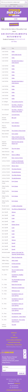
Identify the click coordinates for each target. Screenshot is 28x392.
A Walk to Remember (17, 206)
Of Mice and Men (16, 263)
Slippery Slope (15, 165)
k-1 (16, 39)
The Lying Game (16, 148)
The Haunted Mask (16, 313)
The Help (14, 324)
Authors (14, 24)
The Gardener (15, 266)
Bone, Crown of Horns (17, 157)
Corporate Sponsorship (14, 342)
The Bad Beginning (16, 172)
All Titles (14, 41)
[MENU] (2, 19)
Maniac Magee (15, 224)
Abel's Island (15, 260)
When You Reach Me (17, 257)
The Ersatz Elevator (16, 169)
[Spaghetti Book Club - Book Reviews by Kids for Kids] (14, 12)
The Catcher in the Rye (17, 101)
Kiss (13, 151)
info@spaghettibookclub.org (14, 390)
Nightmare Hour (16, 290)
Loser (13, 227)
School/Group (20, 6)
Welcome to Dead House (18, 287)
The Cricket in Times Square (18, 130)
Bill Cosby (14, 117)
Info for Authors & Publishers (14, 340)
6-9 (24, 39)
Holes (13, 51)
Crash (13, 215)
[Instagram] (24, 350)
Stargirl (13, 243)
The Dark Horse (15, 125)
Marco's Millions (16, 154)
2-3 (18, 39)
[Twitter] (24, 353)
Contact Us (17, 383)
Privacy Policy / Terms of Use (14, 344)
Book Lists (14, 332)
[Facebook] (24, 357)
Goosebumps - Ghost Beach (19, 316)
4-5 (21, 39)
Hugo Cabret (15, 133)
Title (6, 6)
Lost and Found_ (16, 114)
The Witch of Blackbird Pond (19, 209)
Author (10, 6)
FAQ (14, 335)
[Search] (25, 2)
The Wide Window (16, 175)
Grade (14, 6)
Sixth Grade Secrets (16, 54)
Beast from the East (17, 284)
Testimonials (14, 337)
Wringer (14, 212)
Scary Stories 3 (15, 122)
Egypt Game (15, 181)
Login (15, 19)
